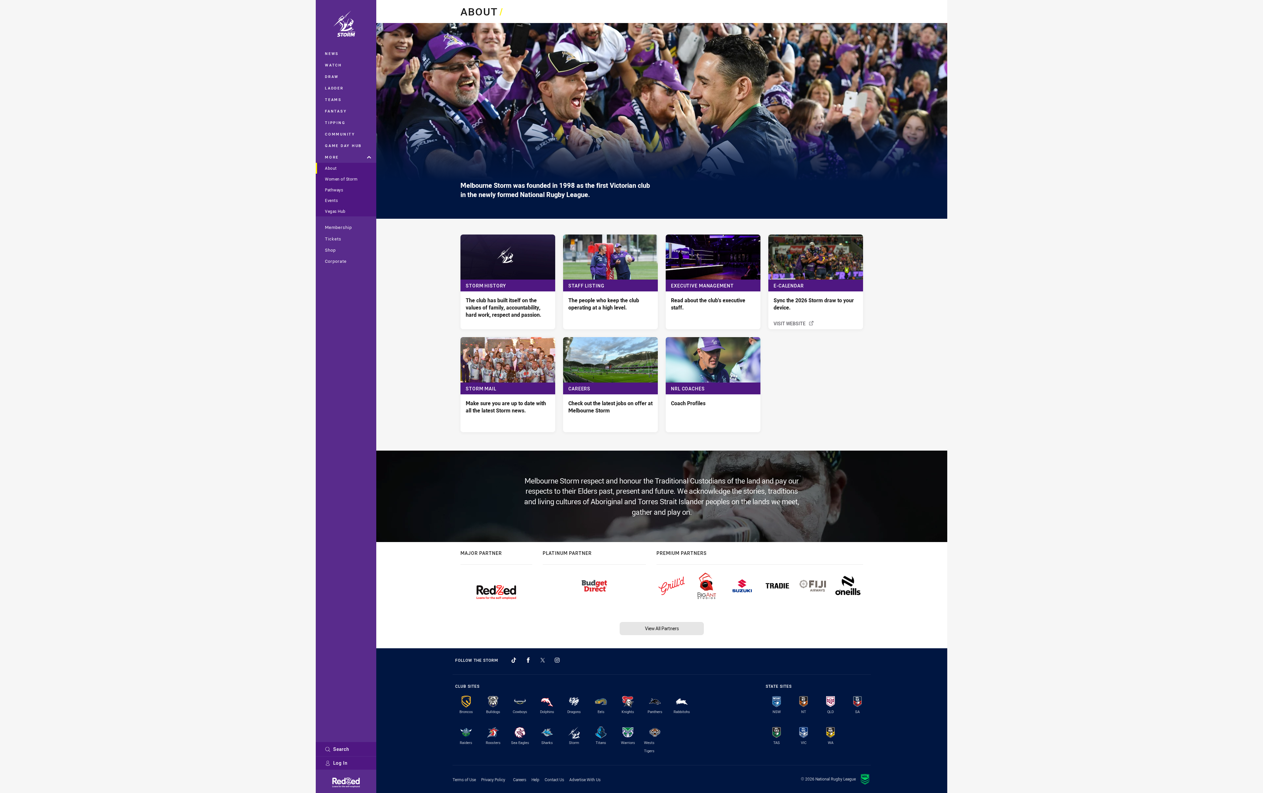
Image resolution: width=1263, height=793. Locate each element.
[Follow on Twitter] (542, 660)
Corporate (336, 261)
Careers (519, 779)
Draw (332, 76)
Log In (340, 763)
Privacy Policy (493, 779)
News (332, 53)
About (331, 168)
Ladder (334, 88)
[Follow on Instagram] (557, 660)
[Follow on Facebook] (528, 660)
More (332, 157)
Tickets (333, 239)
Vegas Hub (335, 211)
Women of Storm (341, 179)
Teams (333, 99)
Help (535, 779)
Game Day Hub (343, 145)
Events (331, 200)
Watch (333, 64)
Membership (338, 227)
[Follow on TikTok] (513, 660)
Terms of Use (464, 779)
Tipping (335, 122)
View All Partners (662, 628)
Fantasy (336, 111)
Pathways (334, 189)
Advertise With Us (585, 779)
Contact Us (554, 779)
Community (340, 134)
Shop (330, 250)
